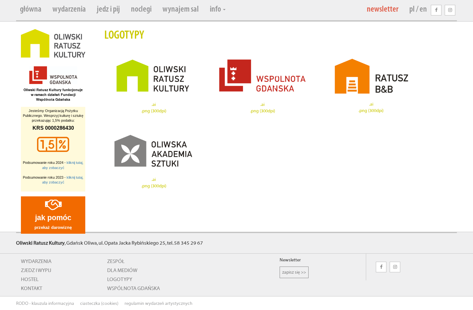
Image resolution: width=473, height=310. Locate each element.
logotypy (119, 279)
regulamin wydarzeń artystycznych (158, 303)
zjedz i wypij (36, 270)
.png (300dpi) (153, 111)
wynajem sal (180, 9)
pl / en (418, 9)
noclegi (141, 9)
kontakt (31, 288)
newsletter (382, 9)
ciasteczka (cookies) (99, 303)
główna (31, 9)
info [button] (216, 9)
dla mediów (122, 270)
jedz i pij (108, 9)
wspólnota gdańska (133, 288)
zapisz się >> (294, 272)
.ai (154, 104)
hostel (30, 279)
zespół (116, 261)
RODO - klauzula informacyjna (45, 303)
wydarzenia (69, 9)
